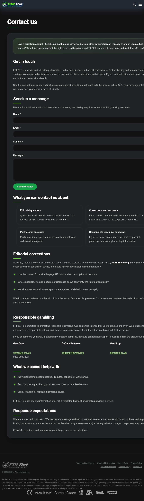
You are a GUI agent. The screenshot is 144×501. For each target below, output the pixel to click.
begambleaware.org (73, 352)
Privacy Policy (136, 463)
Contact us (137, 467)
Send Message (25, 186)
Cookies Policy (124, 467)
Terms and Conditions (85, 463)
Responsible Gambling (106, 463)
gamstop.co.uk (118, 352)
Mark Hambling (120, 262)
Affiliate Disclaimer (108, 467)
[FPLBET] (12, 4)
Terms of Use (123, 463)
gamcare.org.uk (22, 352)
